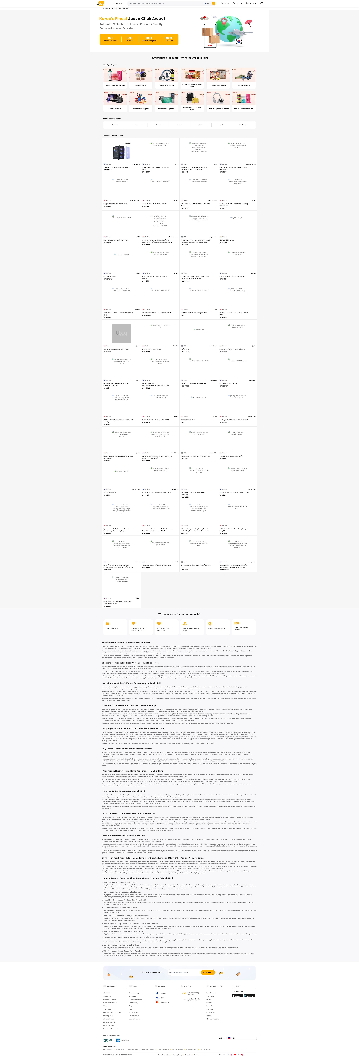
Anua (254, 200)
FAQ (130, 1009)
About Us (106, 993)
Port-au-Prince (211, 993)
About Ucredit (134, 1012)
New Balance (179, 125)
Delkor (138, 598)
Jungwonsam (213, 237)
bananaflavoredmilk (251, 164)
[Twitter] (238, 1055)
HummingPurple (173, 237)
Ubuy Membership (109, 1022)
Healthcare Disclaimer (110, 1029)
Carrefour (209, 1009)
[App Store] (237, 996)
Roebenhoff (174, 562)
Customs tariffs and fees (112, 1012)
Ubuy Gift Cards (134, 1019)
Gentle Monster (243, 125)
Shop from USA (108, 1050)
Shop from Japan (133, 1050)
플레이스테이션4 (212, 200)
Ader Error (200, 125)
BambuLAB (213, 380)
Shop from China (177, 1050)
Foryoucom (136, 164)
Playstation (213, 346)
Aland (222, 125)
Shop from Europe (205, 1050)
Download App (134, 993)
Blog (130, 1006)
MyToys (253, 273)
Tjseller (137, 309)
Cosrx (176, 164)
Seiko (158, 125)
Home (105, 8)
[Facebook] (228, 1055)
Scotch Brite (252, 416)
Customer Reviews (135, 999)
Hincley (208, 999)
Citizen (136, 125)
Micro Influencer (108, 1019)
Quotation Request (109, 999)
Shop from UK (120, 1050)
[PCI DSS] (107, 1040)
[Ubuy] (100, 3)
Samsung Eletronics (251, 562)
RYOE (138, 237)
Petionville (209, 1006)
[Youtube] (235, 1055)
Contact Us (107, 996)
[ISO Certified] (121, 1040)
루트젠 (215, 309)
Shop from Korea (163, 1050)
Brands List (132, 996)
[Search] (213, 3)
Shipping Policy (108, 1016)
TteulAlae (137, 562)
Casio (115, 125)
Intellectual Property (110, 1003)
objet (138, 273)
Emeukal (175, 346)
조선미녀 (137, 380)
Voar (215, 164)
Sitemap (106, 1006)
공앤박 (254, 346)
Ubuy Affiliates (134, 1016)
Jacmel (208, 1016)
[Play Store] (249, 996)
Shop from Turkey (191, 1050)
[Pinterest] (242, 1055)
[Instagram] (231, 1055)
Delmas (209, 1003)
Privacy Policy (177, 1055)
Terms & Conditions (164, 1055)
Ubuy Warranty (108, 1025)
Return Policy (133, 1003)
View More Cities (212, 1019)
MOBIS (176, 416)
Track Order (107, 1009)
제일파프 (137, 346)
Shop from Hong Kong (148, 1050)
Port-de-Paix (210, 1012)
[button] (225, 3)
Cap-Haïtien (210, 996)
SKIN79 (176, 200)
